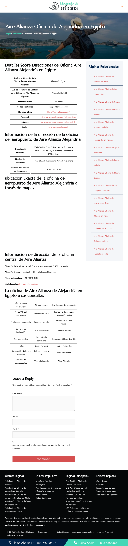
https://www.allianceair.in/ (58, 111)
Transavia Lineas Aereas (106, 491)
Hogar (8, 33)
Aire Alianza (17, 33)
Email (15, 429)
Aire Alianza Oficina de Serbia (107, 101)
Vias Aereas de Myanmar (106, 494)
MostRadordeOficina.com (25, 532)
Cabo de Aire (102, 481)
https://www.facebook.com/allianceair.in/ (58, 117)
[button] (122, 6)
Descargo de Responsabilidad (83, 532)
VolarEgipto (41, 484)
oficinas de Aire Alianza (28, 283)
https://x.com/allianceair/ (58, 127)
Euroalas (100, 484)
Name (15, 416)
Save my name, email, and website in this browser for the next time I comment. (41, 447)
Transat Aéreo (41, 494)
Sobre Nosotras (63, 532)
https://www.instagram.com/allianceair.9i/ (58, 122)
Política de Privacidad (104, 532)
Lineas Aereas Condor (105, 487)
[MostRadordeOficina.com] (64, 6)
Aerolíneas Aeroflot (44, 481)
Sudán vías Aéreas (43, 497)
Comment (17, 393)
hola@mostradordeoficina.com (31, 524)
